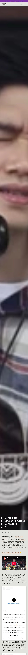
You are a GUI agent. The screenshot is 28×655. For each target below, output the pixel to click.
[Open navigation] (26, 4)
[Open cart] (23, 4)
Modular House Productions (15, 638)
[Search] (21, 4)
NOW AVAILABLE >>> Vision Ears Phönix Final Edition (14, 1)
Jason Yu (15, 547)
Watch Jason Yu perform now (10, 552)
